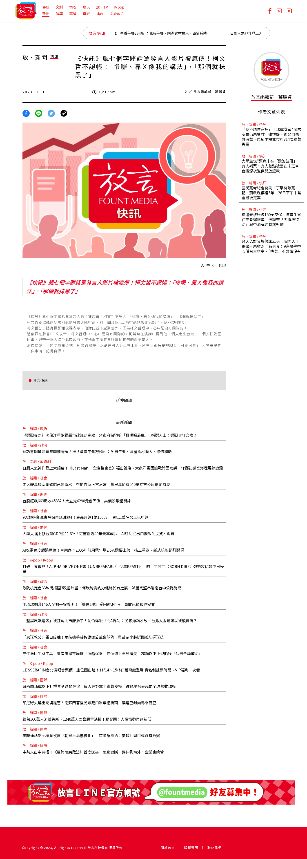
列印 (222, 265)
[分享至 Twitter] (51, 113)
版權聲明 (191, 847)
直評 (86, 13)
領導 (59, 13)
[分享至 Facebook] (26, 113)
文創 (59, 7)
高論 (72, 13)
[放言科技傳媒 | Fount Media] (26, 10)
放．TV (102, 7)
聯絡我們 (214, 847)
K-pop (119, 7)
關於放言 (117, 13)
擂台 (99, 13)
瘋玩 (86, 7)
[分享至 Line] (38, 113)
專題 (45, 7)
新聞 (45, 13)
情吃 (72, 7)
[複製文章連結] (63, 113)
